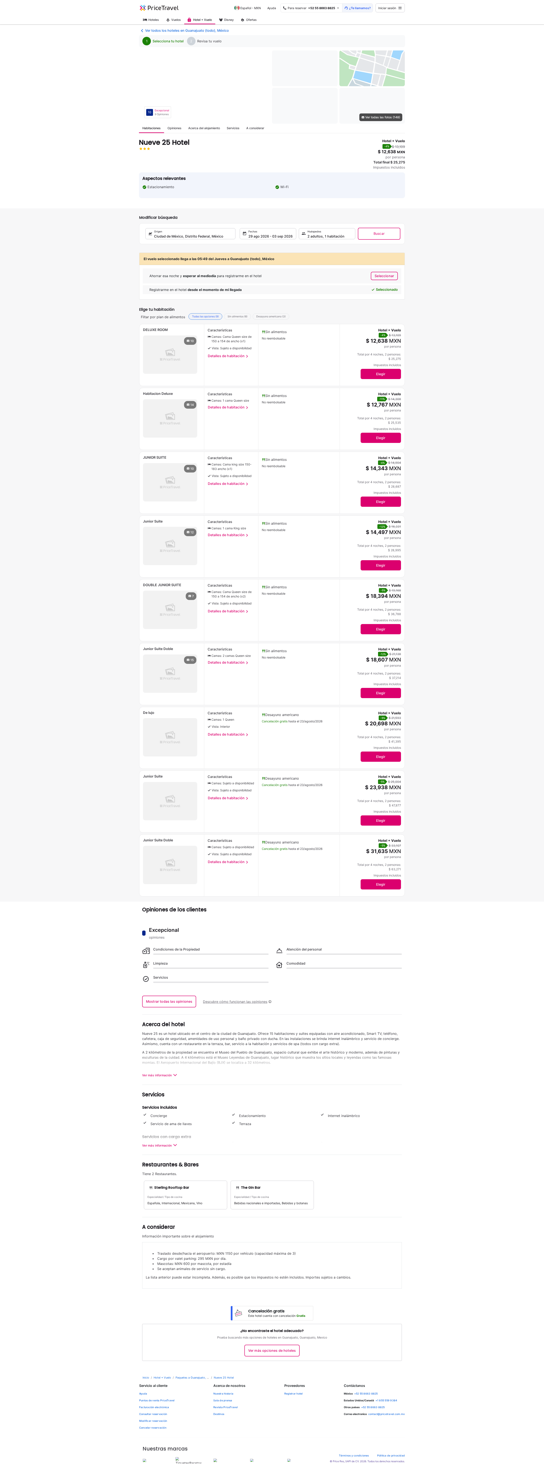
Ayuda (271, 8)
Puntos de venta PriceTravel (156, 1400)
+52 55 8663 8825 (366, 1393)
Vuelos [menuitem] (176, 19)
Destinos (218, 1414)
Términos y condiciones (354, 1455)
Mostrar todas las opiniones (169, 1001)
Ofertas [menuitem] (251, 19)
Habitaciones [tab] (151, 128)
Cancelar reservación (152, 1427)
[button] (311, 8)
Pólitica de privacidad (391, 1455)
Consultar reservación (153, 1414)
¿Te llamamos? (360, 8)
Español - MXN (250, 8)
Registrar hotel (293, 1393)
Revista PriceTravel (225, 1407)
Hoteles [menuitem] (153, 19)
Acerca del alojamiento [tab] (204, 128)
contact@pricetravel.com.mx (386, 1414)
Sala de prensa (222, 1400)
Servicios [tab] (233, 128)
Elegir (380, 374)
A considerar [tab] (255, 128)
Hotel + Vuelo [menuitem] (202, 19)
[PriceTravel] (159, 8)
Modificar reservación (153, 1420)
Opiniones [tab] (174, 128)
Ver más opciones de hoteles (272, 1350)
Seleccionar (384, 276)
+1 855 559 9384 (386, 1400)
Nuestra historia (223, 1393)
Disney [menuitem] (229, 19)
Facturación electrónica (154, 1407)
